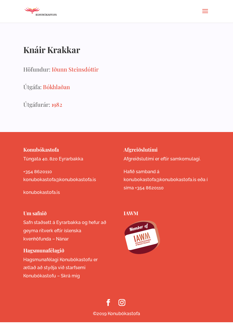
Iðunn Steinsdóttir (75, 69)
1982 (56, 104)
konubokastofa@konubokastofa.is (59, 179)
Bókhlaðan (56, 87)
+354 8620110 (37, 171)
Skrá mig (70, 276)
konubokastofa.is (41, 192)
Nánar (62, 239)
